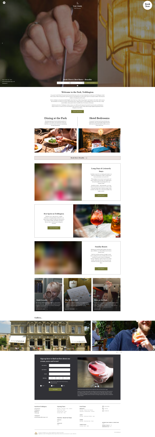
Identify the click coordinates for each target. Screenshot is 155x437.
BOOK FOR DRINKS (54, 227)
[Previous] (2, 43)
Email (45, 374)
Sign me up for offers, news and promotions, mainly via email (59, 382)
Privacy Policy (96, 389)
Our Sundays (101, 268)
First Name (44, 365)
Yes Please (55, 389)
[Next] (152, 43)
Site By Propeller (117, 432)
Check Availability (91, 82)
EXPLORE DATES (101, 195)
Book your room (77, 111)
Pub (53, 385)
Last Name (44, 369)
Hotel (43, 385)
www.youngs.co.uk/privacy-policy (100, 394)
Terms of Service (103, 389)
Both (64, 385)
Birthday (45, 378)
